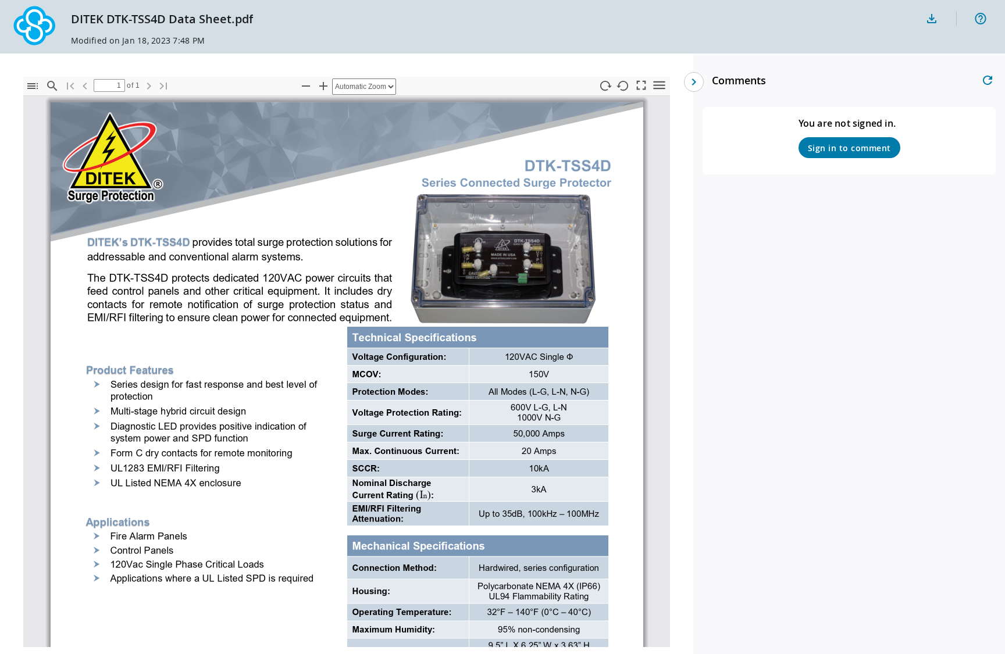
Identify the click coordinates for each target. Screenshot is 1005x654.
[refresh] (987, 80)
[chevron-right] (694, 82)
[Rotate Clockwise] (605, 86)
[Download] (932, 18)
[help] (980, 18)
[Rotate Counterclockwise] (623, 86)
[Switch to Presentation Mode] (641, 84)
